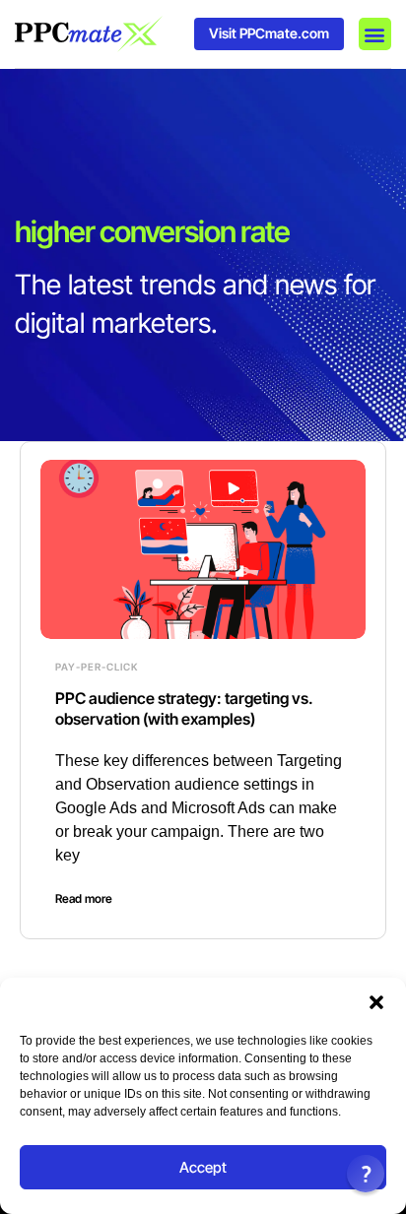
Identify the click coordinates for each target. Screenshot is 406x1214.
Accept (203, 1167)
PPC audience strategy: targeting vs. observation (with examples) (184, 708)
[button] (376, 1002)
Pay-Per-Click (96, 666)
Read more (83, 898)
